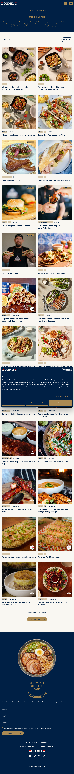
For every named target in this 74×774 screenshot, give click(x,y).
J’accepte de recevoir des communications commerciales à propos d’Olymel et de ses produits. (28, 728)
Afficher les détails (61, 396)
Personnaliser (36, 403)
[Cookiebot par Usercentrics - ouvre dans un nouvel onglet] (63, 369)
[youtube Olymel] (39, 756)
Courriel (5, 722)
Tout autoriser (60, 403)
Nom (3, 716)
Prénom (5, 709)
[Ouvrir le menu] (71, 3)
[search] (65, 3)
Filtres (66, 39)
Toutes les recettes (38, 10)
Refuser (13, 403)
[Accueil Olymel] (9, 3)
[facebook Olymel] (30, 756)
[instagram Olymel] (35, 756)
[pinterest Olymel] (44, 756)
